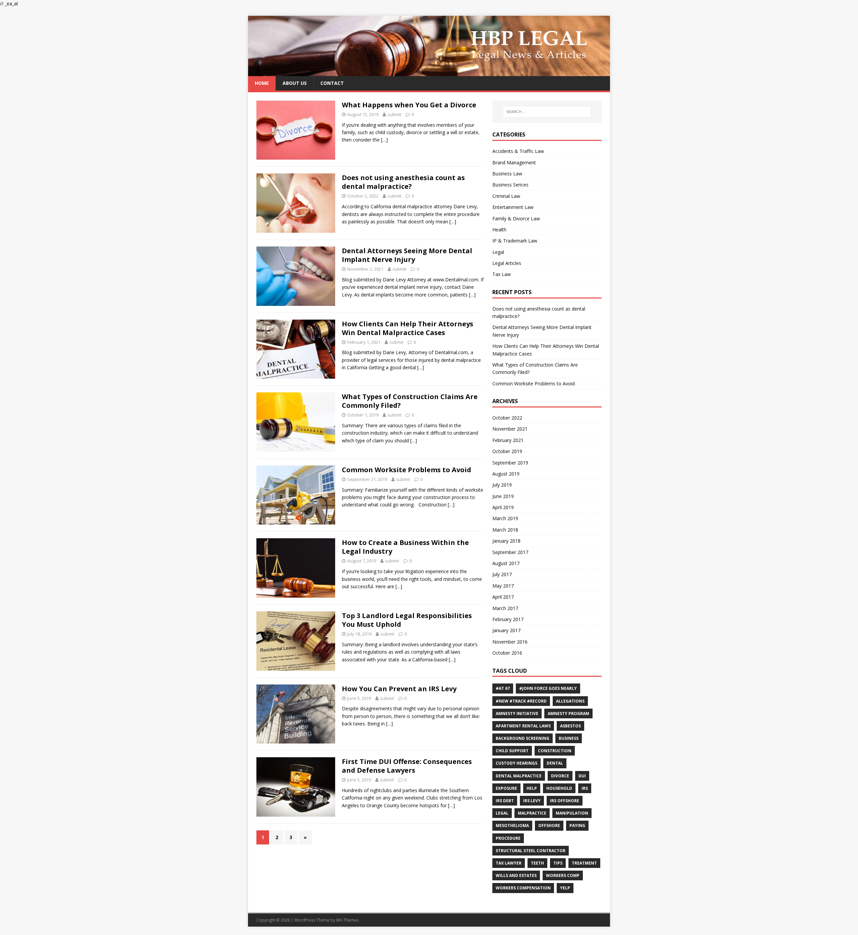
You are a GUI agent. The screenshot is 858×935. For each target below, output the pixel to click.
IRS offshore (564, 801)
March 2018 (505, 530)
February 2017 (508, 619)
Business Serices (510, 184)
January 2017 (506, 630)
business (568, 738)
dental (555, 763)
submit (394, 114)
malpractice (532, 813)
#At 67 (503, 688)
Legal (498, 252)
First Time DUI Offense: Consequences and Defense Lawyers (407, 766)
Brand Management (514, 162)
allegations (570, 701)
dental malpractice (519, 776)
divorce (560, 776)
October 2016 (507, 653)
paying (577, 825)
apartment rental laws (523, 726)
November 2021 (510, 429)
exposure (506, 788)
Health (499, 229)
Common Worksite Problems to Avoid (406, 469)
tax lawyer (509, 863)
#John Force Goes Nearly (548, 688)
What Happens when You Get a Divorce (409, 104)
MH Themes (347, 920)
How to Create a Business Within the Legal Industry (405, 547)
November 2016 (510, 642)
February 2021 (508, 440)
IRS (584, 788)
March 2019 (505, 518)
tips (557, 863)
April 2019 (503, 507)
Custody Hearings (516, 763)
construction (554, 751)
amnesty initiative (517, 713)
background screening (522, 738)
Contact (332, 83)
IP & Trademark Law (514, 240)
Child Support (512, 751)
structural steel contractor (530, 851)
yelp (565, 888)
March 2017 (505, 608)
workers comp (562, 875)
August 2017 (505, 563)
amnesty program (568, 713)
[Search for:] (547, 111)
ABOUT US (295, 83)
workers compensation (523, 888)
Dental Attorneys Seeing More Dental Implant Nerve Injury (407, 255)
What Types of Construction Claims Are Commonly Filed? (410, 401)
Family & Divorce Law (516, 218)
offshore (549, 825)
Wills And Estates (516, 875)
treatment (584, 863)
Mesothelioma (512, 825)
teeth (537, 863)
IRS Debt (505, 801)
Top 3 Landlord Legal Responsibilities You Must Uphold (407, 620)
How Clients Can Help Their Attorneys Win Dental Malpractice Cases (407, 328)
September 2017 (510, 552)
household (559, 788)
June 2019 (503, 496)
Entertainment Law (513, 207)
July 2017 (502, 574)
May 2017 (503, 586)
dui (582, 776)
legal (502, 813)
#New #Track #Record (521, 701)
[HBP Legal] (429, 72)
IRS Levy (532, 801)
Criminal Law (506, 196)
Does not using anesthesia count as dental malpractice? (403, 182)
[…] (384, 139)
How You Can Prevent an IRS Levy (399, 688)
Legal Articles (506, 263)
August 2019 (505, 474)
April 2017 (503, 597)
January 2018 (506, 541)
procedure (508, 838)
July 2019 (502, 485)
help (532, 788)
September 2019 (510, 462)
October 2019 (507, 451)
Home (262, 83)
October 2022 (507, 418)
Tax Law (501, 274)
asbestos (570, 726)
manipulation (572, 813)
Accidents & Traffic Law (518, 151)
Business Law (507, 173)
